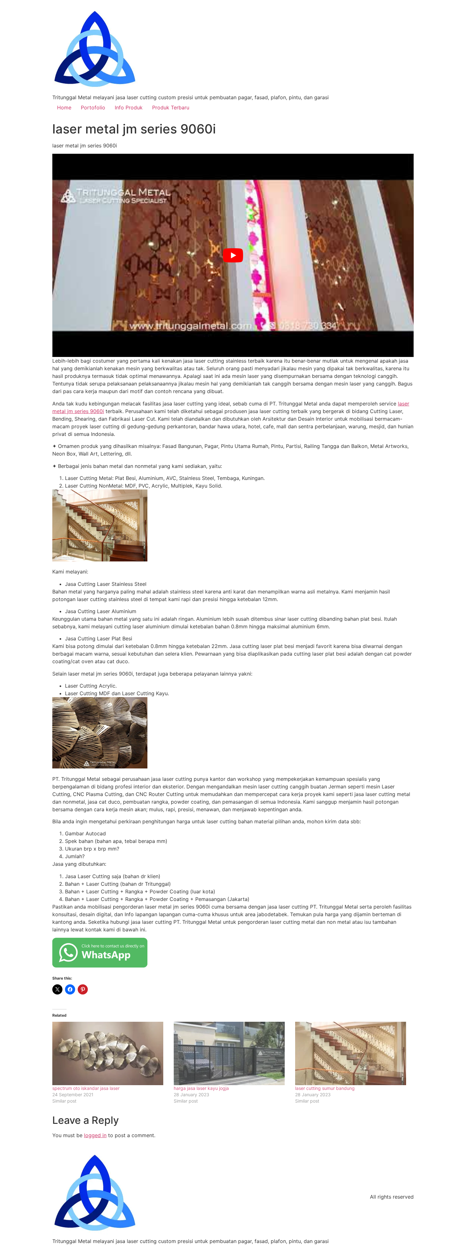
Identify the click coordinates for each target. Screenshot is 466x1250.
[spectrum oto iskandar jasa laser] (109, 1053)
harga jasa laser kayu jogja (201, 1088)
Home (64, 107)
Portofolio (93, 107)
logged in (95, 1135)
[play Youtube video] (233, 255)
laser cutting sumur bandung (325, 1088)
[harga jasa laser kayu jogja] (231, 1053)
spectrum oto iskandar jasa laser (86, 1088)
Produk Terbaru (170, 107)
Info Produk (129, 107)
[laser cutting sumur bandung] (352, 1053)
